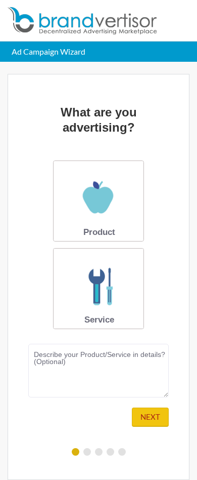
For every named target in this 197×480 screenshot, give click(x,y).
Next (150, 416)
